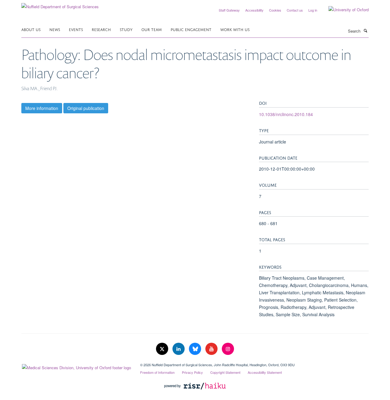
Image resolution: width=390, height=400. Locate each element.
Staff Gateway (229, 10)
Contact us (295, 10)
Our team (151, 29)
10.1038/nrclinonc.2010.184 (286, 114)
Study (126, 29)
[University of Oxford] (344, 9)
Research (101, 29)
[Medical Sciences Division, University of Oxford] (76, 366)
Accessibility (254, 10)
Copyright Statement (225, 372)
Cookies (275, 10)
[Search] (365, 30)
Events (76, 29)
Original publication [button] (85, 108)
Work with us (235, 29)
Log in (312, 10)
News (54, 29)
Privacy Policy (192, 372)
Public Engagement (191, 29)
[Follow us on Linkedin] (179, 349)
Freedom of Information (157, 372)
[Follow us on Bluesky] (195, 349)
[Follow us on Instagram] (228, 349)
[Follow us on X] (162, 349)
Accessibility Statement (265, 372)
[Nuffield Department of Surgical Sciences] (60, 4)
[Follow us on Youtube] (212, 349)
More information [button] (41, 108)
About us (31, 29)
